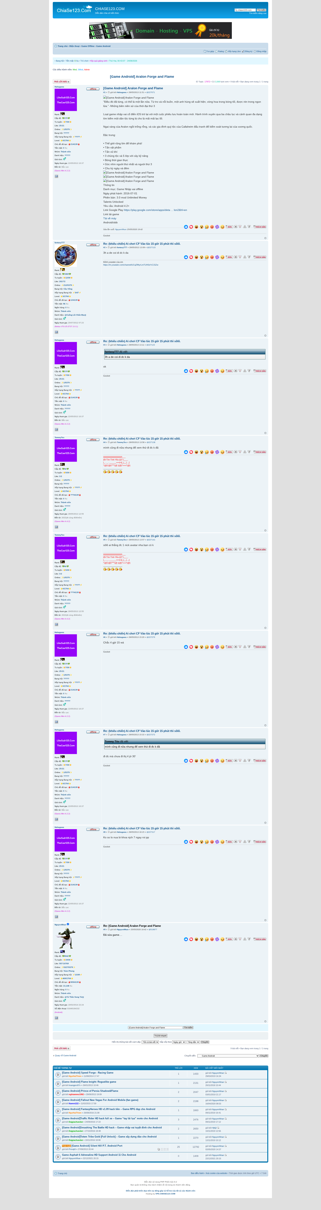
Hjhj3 (214, 1128)
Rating (221, 51)
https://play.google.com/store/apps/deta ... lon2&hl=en (155, 209)
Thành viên (66, 152)
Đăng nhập (261, 51)
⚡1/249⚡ (77, 975)
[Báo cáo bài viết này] (240, 227)
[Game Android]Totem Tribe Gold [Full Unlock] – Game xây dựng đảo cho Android (109, 1136)
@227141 (151, 540)
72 (64, 281)
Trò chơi (84, 61)
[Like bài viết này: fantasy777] (186, 257)
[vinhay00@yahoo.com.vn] (56, 176)
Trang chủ (63, 46)
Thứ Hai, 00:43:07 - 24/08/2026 (123, 61)
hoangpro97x (75, 1085)
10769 (66, 963)
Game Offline (87, 46)
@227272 (151, 735)
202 (61, 281)
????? (66, 133)
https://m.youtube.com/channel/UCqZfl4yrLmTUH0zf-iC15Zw (130, 265)
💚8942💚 (66, 956)
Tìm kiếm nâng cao (257, 13)
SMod (80, 69)
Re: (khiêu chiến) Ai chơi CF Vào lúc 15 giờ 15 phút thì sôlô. (142, 243)
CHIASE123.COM (110, 9)
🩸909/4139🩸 (74, 982)
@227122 (151, 247)
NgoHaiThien (75, 1076)
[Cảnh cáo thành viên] (245, 227)
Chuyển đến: (190, 1056)
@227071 (150, 92)
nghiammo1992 (76, 1094)
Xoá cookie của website (216, 1173)
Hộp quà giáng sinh (98, 61)
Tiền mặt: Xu (72, 61)
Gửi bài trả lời (59, 81)
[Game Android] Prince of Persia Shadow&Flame (90, 1091)
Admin (87, 69)
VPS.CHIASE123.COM (165, 1194)
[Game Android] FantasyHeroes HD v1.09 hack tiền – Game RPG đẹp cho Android (108, 1109)
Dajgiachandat (76, 1122)
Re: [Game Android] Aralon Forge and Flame (132, 925)
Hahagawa (122, 92)
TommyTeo (122, 442)
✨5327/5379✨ (68, 967)
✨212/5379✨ (67, 285)
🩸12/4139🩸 (74, 300)
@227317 (151, 832)
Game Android (103, 46)
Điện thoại (74, 46)
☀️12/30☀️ (68, 278)
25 (60, 126)
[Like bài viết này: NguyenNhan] (186, 939)
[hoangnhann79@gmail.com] (56, 1018)
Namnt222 (74, 1103)
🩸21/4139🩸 (74, 144)
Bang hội (60, 61)
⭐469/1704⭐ (66, 978)
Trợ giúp (210, 51)
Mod (75, 69)
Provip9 (72, 1149)
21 (63, 126)
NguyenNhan (121, 229)
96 (64, 304)
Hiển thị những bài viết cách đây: (127, 1042)
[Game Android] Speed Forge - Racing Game (87, 1072)
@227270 (151, 637)
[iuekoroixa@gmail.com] (56, 527)
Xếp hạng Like (234, 51)
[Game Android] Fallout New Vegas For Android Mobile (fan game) (100, 1100)
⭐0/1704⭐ (65, 140)
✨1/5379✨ (66, 129)
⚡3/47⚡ (77, 293)
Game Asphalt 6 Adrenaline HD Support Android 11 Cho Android (99, 1154)
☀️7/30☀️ (67, 122)
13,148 (66, 986)
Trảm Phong (69, 971)
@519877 (153, 929)
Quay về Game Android (65, 1055)
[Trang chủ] (74, 8)
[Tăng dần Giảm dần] (193, 1042)
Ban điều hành (197, 1173)
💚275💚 (66, 118)
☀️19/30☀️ (68, 960)
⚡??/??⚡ (77, 137)
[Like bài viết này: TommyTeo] (186, 452)
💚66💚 (65, 469)
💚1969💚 (66, 274)
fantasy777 (122, 247)
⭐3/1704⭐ (65, 296)
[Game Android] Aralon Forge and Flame (142, 76)
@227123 (150, 345)
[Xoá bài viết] (236, 227)
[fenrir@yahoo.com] (56, 332)
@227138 (151, 442)
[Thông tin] (249, 227)
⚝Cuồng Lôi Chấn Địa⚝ (75, 315)
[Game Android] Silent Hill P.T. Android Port (97, 1145)
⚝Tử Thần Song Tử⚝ (74, 997)
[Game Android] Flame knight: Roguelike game (89, 1081)
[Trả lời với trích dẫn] (259, 227)
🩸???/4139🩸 (74, 495)
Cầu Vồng (68, 289)
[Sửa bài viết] (229, 227)
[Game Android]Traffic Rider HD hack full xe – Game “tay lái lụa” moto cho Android (110, 1118)
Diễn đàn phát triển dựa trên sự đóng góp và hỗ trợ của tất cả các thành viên (160, 1191)
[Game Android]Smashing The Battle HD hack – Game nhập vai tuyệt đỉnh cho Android (112, 1127)
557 (61, 963)
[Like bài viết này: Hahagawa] (186, 227)
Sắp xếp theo (166, 1042)
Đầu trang (265, 238)
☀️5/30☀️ (67, 473)
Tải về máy (109, 218)
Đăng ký (248, 51)
